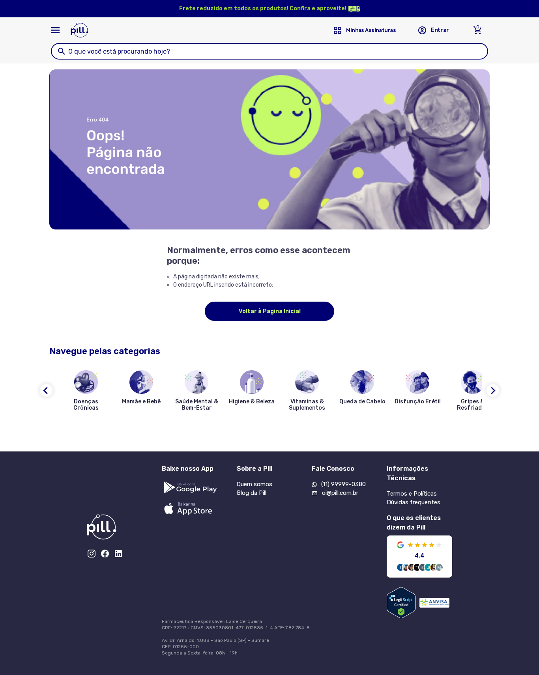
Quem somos (254, 484)
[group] (86, 392)
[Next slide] (493, 390)
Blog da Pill (251, 492)
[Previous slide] (46, 390)
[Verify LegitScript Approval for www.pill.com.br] (401, 602)
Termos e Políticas (412, 493)
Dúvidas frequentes (413, 502)
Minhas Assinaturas (371, 30)
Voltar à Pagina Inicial (270, 311)
